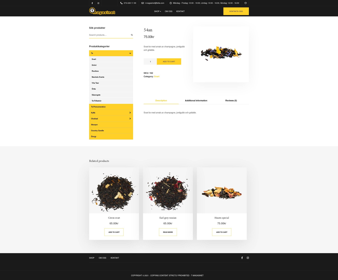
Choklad (94, 118)
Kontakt (180, 11)
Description (161, 100)
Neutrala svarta (98, 77)
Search (131, 35)
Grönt (94, 65)
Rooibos (95, 71)
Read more (168, 232)
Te (92, 53)
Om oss (168, 11)
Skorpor (94, 124)
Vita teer (95, 83)
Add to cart (169, 61)
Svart (94, 59)
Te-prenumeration (98, 106)
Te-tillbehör (96, 100)
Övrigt (93, 136)
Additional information (196, 100)
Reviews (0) (231, 100)
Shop (91, 257)
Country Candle (97, 130)
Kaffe (93, 112)
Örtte (94, 89)
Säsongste (96, 95)
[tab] (161, 100)
